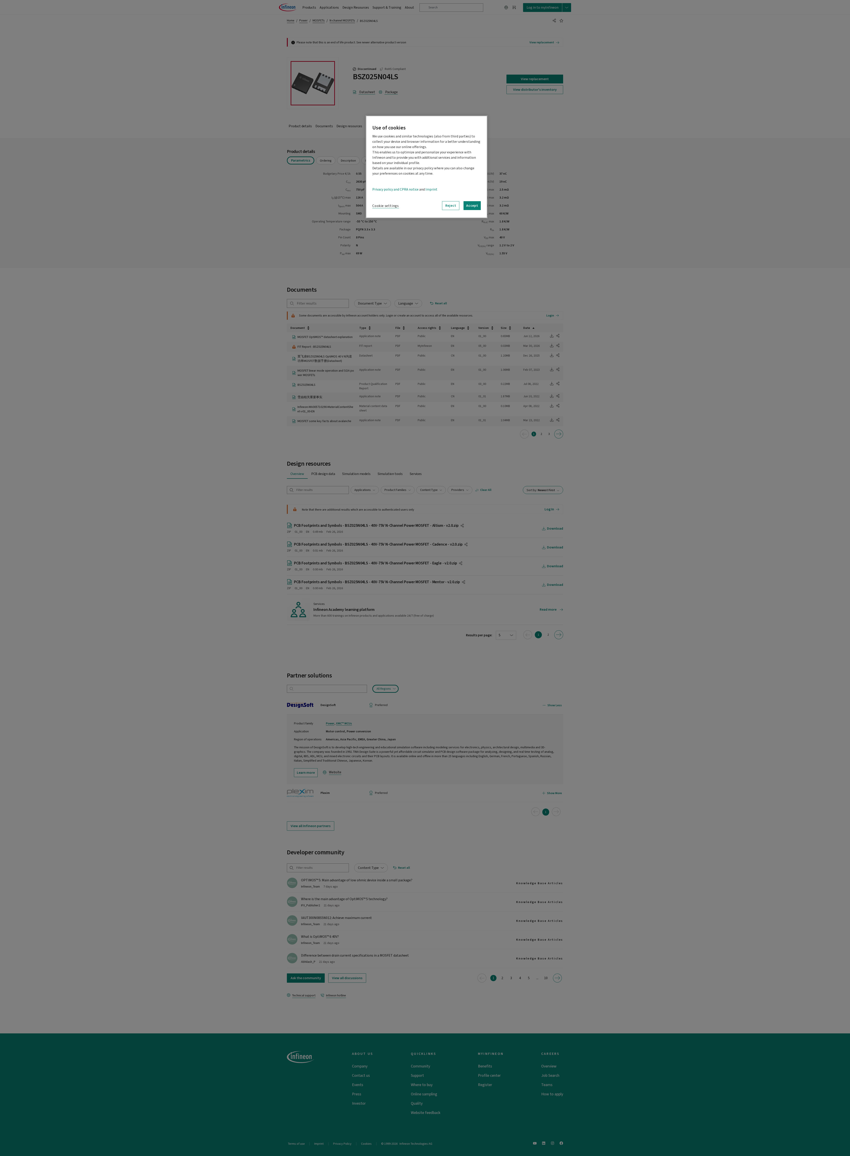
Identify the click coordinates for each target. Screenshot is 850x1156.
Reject (450, 205)
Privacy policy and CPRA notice (395, 189)
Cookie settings (385, 205)
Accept (472, 205)
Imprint (431, 189)
